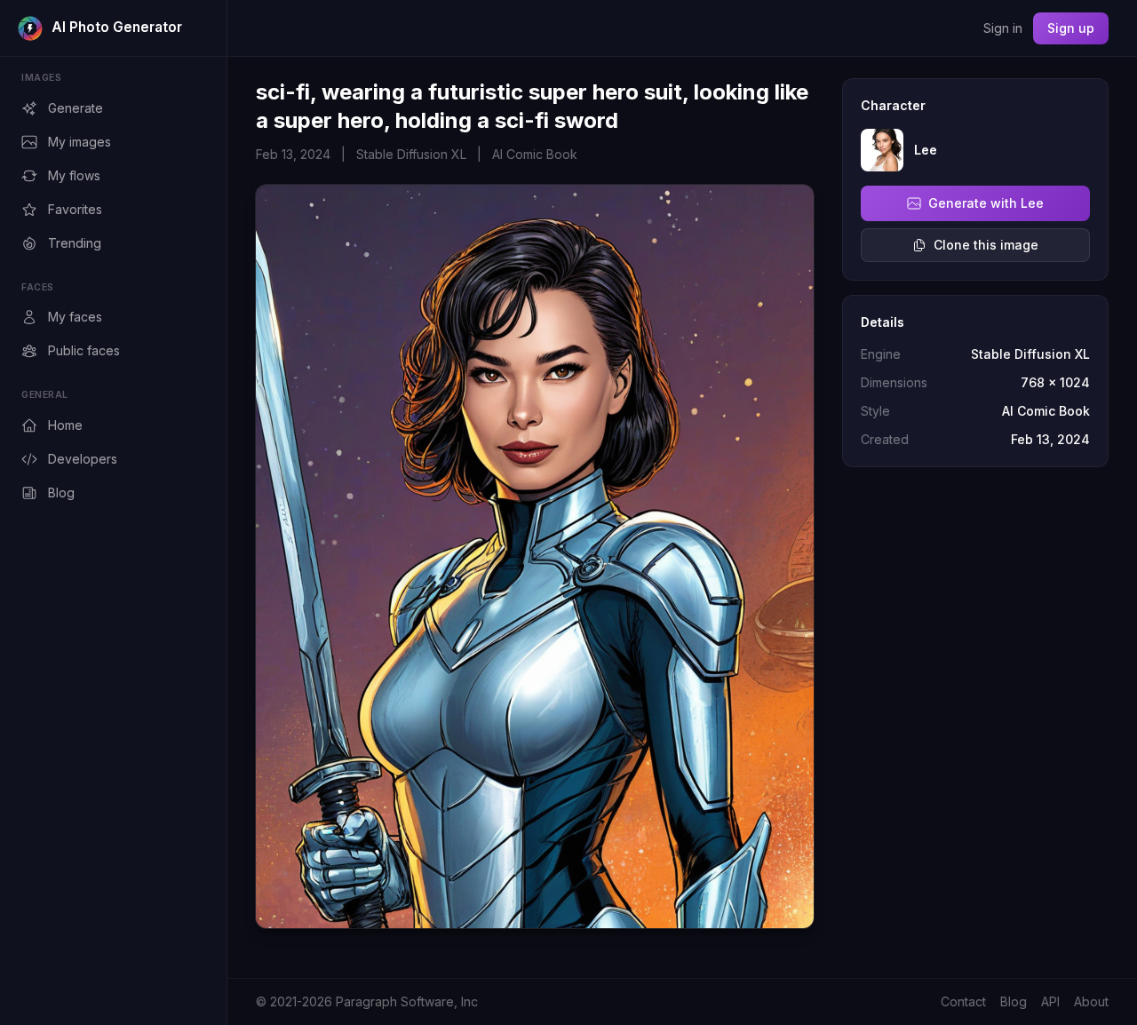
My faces (75, 316)
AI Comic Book (534, 154)
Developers (82, 458)
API (1050, 1001)
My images (79, 141)
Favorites (75, 209)
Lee (925, 149)
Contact (963, 1001)
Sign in (1002, 28)
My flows (74, 175)
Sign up (1070, 28)
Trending (74, 242)
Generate (75, 107)
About (1091, 1001)
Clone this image (986, 244)
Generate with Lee (986, 203)
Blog (61, 492)
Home (65, 425)
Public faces (84, 350)
